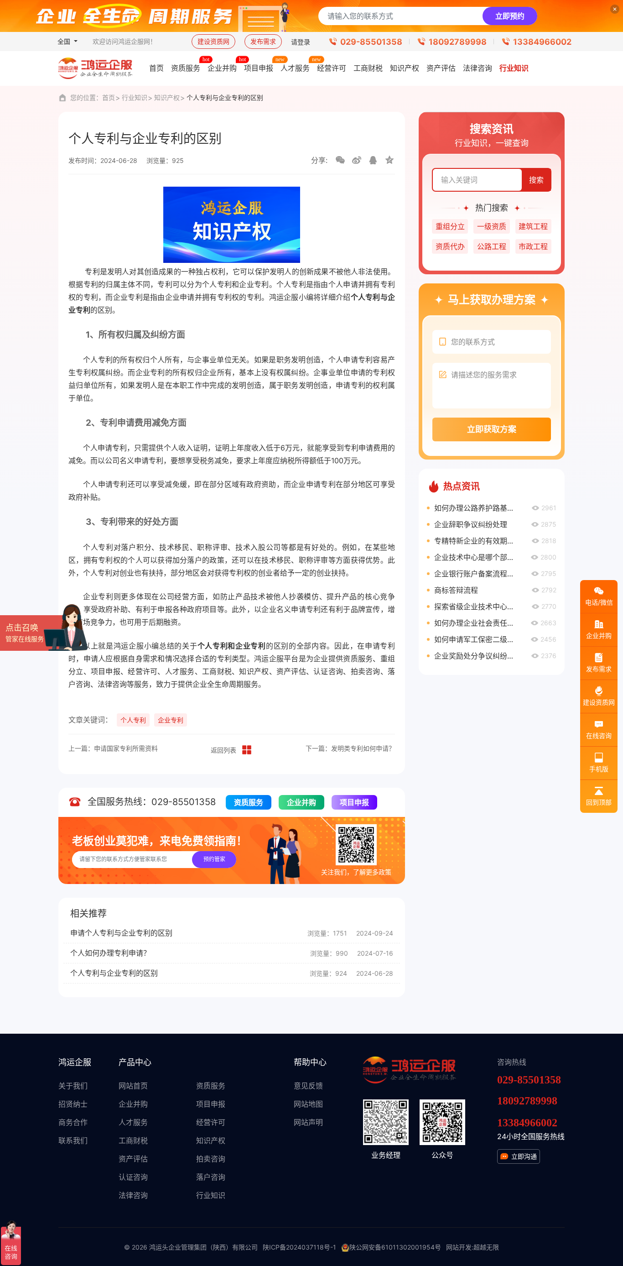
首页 (108, 97)
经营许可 (210, 1122)
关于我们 (73, 1085)
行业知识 (134, 97)
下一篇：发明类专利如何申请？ (350, 748)
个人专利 (133, 720)
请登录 (300, 42)
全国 (64, 41)
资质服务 (248, 802)
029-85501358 (371, 42)
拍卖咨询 (210, 1158)
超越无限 (486, 1247)
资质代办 (450, 246)
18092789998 (458, 42)
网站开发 (459, 1247)
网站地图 (308, 1104)
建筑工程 (533, 226)
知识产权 (167, 97)
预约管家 (214, 859)
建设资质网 (213, 41)
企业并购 (301, 802)
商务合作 (73, 1122)
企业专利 (170, 720)
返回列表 (223, 750)
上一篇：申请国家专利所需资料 (113, 748)
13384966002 (542, 42)
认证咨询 (133, 1177)
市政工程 (533, 246)
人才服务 (133, 1122)
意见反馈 (308, 1085)
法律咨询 (133, 1195)
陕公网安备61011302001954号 (395, 1247)
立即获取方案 (491, 429)
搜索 (536, 179)
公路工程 (491, 246)
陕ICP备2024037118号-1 (299, 1247)
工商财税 (133, 1140)
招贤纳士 (73, 1104)
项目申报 (354, 802)
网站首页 (133, 1085)
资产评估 (133, 1158)
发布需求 (263, 41)
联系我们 (73, 1140)
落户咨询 (210, 1177)
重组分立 (450, 226)
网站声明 (308, 1122)
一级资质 (491, 226)
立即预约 (509, 16)
